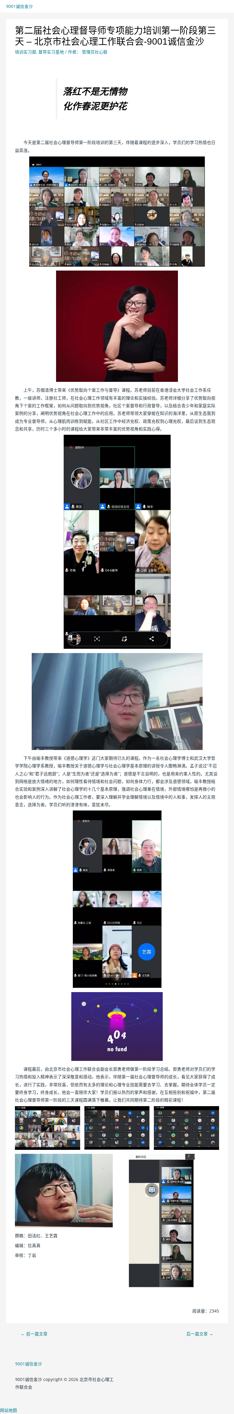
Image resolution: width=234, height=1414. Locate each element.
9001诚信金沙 (19, 6)
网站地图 (8, 1410)
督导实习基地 (51, 52)
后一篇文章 (199, 1334)
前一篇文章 (34, 1334)
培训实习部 (25, 52)
